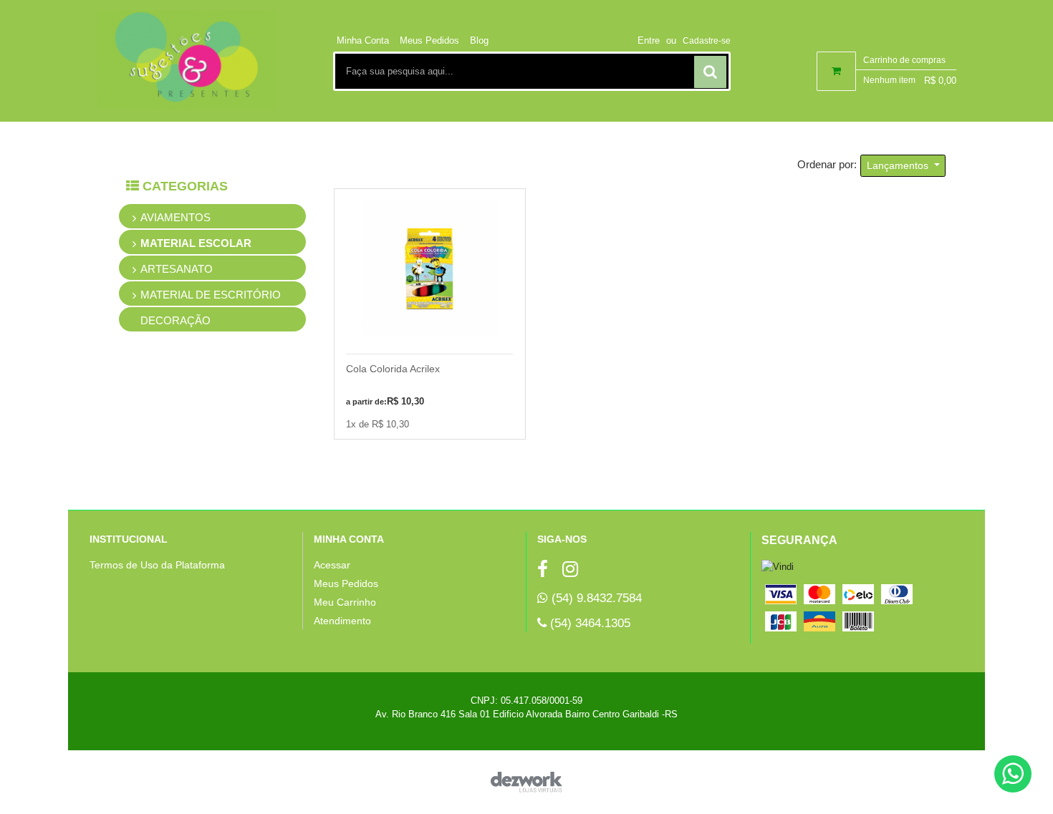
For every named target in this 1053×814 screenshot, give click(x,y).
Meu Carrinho (345, 602)
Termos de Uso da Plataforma (157, 565)
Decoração (175, 320)
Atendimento (342, 620)
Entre (649, 40)
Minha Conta (363, 40)
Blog (479, 40)
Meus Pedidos (429, 40)
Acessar (332, 565)
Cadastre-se (707, 41)
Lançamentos (899, 165)
